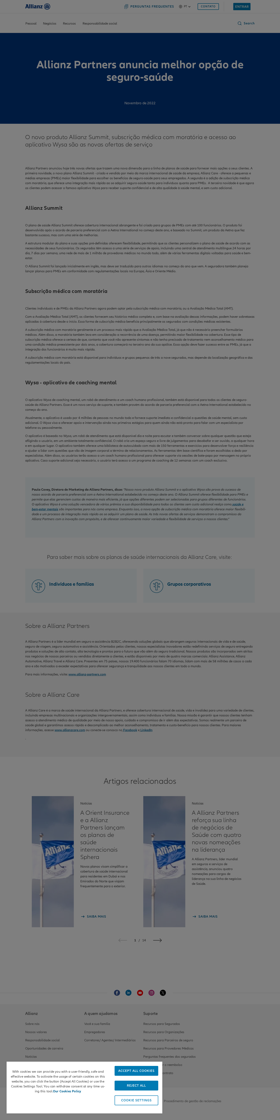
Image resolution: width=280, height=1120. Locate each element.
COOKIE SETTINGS (136, 1100)
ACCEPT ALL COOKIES (136, 1071)
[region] (84, 1087)
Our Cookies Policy (67, 1091)
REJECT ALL (136, 1086)
